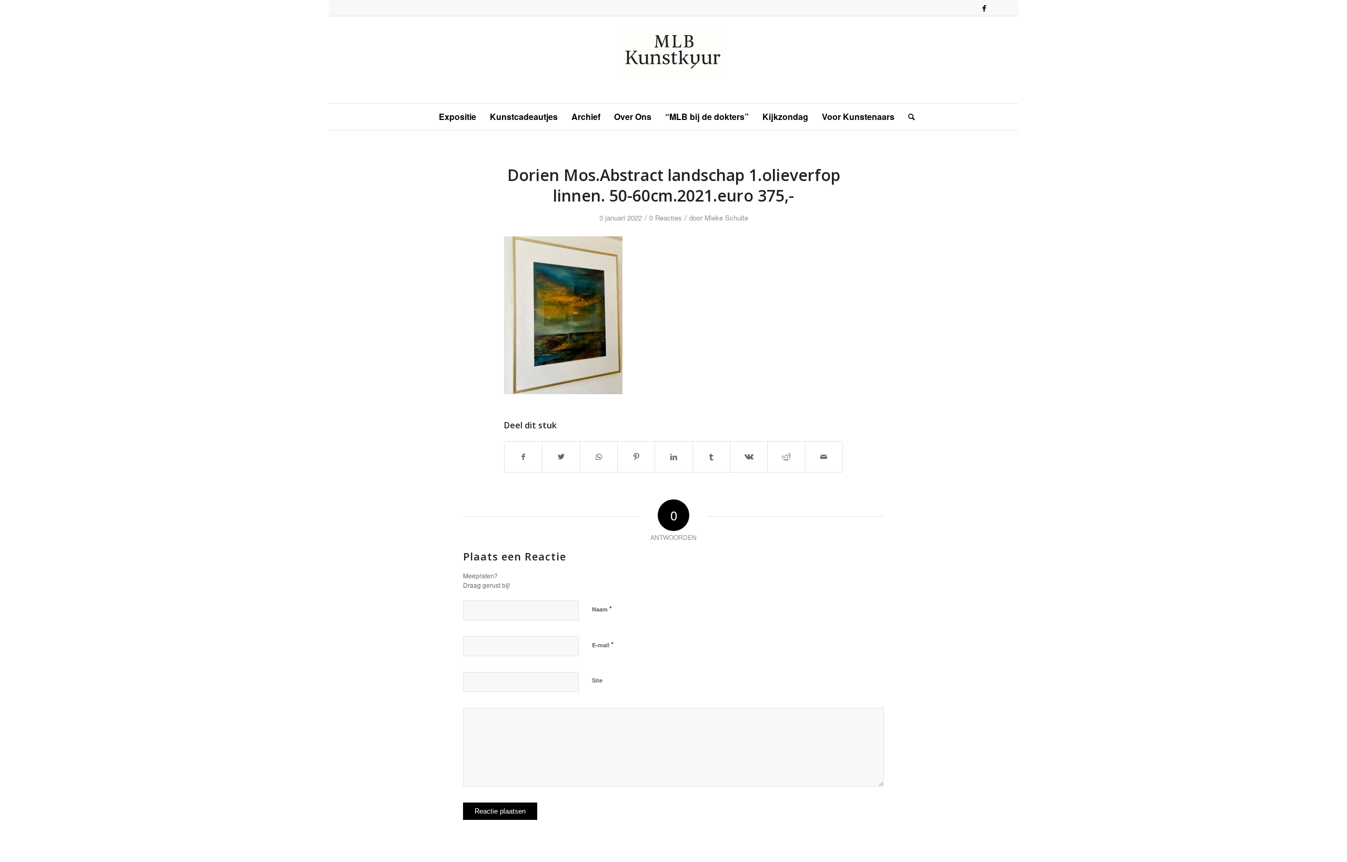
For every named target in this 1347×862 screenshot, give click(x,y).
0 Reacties (665, 218)
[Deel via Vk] (748, 457)
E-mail (603, 644)
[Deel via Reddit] (786, 457)
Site (597, 680)
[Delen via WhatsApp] (598, 457)
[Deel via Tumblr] (711, 457)
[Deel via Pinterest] (636, 457)
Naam (602, 609)
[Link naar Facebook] (984, 8)
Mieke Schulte (726, 218)
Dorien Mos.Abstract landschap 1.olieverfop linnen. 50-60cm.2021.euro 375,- (673, 185)
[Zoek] (908, 117)
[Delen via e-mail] (824, 457)
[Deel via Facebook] (523, 457)
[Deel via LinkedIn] (673, 457)
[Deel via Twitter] (560, 457)
